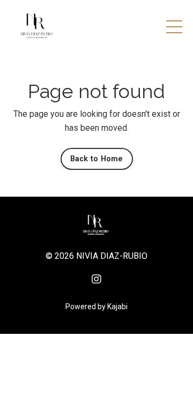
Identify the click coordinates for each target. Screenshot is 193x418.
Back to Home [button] (96, 158)
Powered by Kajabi (96, 306)
